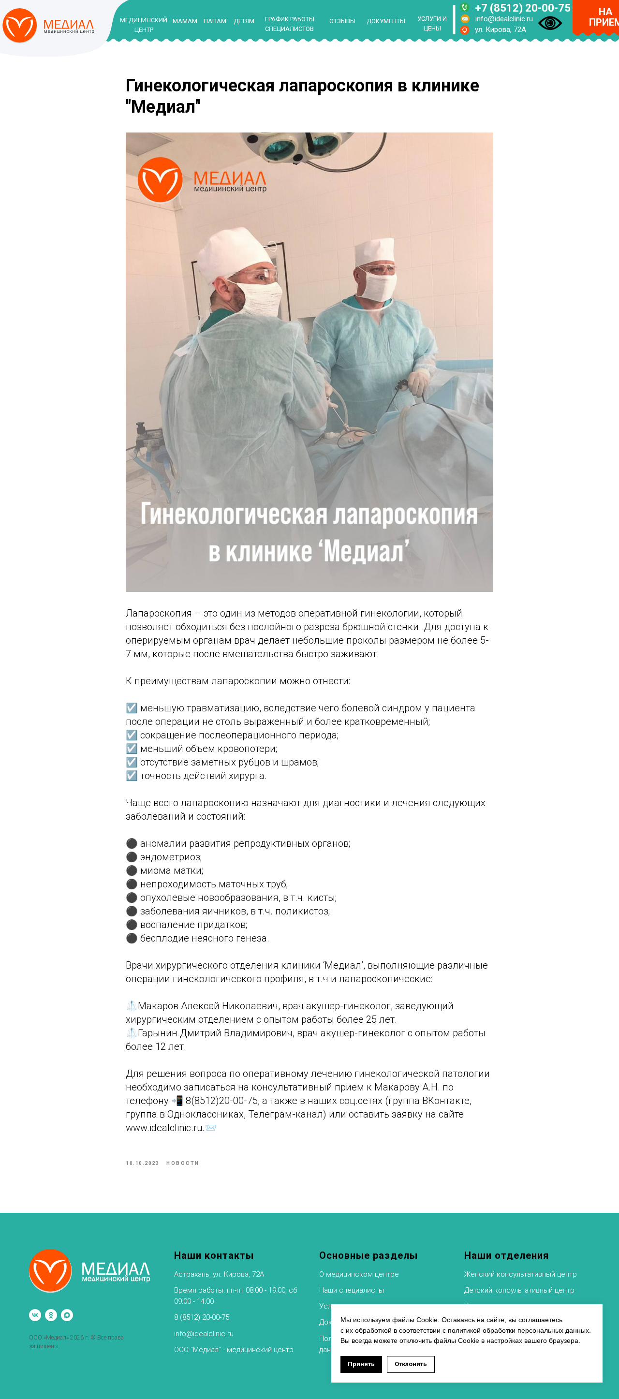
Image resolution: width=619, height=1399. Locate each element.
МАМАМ (185, 21)
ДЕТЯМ (244, 21)
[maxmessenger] (67, 1315)
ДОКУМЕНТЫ (386, 21)
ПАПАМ (215, 21)
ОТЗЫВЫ (342, 21)
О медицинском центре (359, 1274)
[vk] (35, 1315)
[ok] (51, 1315)
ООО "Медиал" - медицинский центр (234, 1349)
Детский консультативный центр (519, 1290)
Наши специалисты (351, 1290)
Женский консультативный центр (520, 1274)
